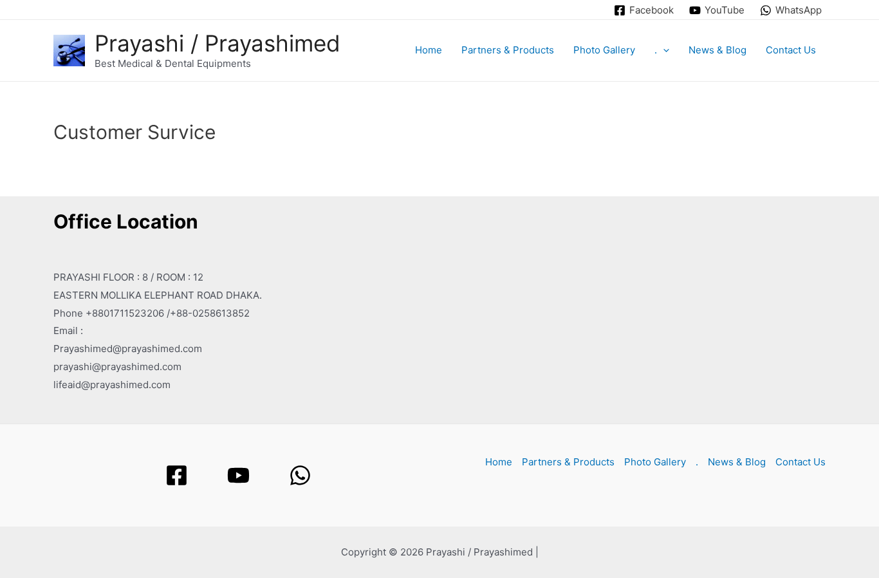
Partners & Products (507, 50)
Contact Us (791, 50)
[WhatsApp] (300, 475)
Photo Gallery (604, 50)
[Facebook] (176, 475)
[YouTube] (238, 475)
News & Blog (717, 50)
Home (428, 50)
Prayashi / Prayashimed (217, 43)
